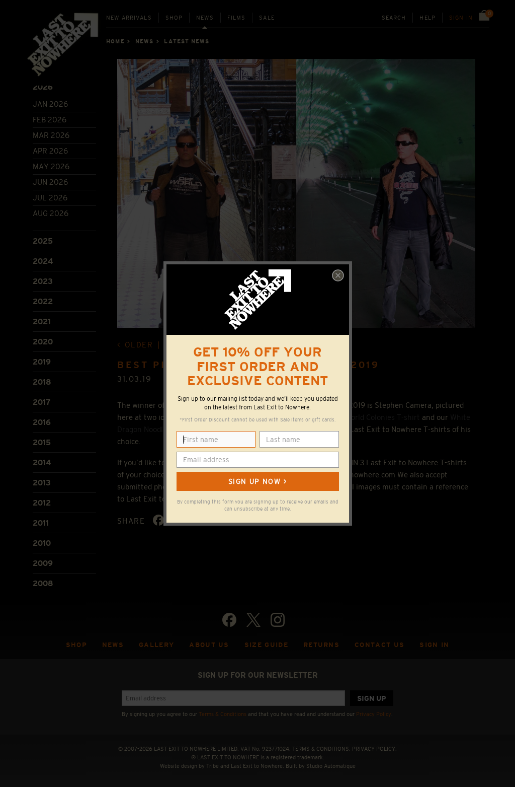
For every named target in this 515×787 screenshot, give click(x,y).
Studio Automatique (331, 766)
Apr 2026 (50, 151)
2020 (43, 341)
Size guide (266, 645)
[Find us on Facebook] (229, 620)
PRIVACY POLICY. (374, 749)
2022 (43, 301)
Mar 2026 (51, 135)
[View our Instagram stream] (278, 620)
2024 (43, 261)
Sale (267, 18)
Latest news (186, 41)
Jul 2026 (50, 197)
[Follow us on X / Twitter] (253, 620)
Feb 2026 (49, 119)
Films (236, 18)
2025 (43, 241)
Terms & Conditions (222, 714)
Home (115, 41)
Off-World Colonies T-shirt (375, 417)
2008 (43, 583)
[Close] (338, 275)
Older (139, 344)
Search (394, 18)
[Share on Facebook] (158, 520)
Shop (174, 18)
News (205, 18)
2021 (42, 321)
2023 (43, 281)
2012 (42, 502)
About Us (209, 645)
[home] (63, 48)
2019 (42, 361)
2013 (42, 482)
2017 (41, 402)
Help (427, 18)
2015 (42, 442)
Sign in (461, 18)
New (129, 18)
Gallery (156, 645)
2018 (42, 382)
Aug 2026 (50, 213)
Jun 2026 (50, 182)
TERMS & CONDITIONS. (321, 749)
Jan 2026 (50, 104)
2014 (42, 462)
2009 (43, 563)
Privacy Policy (373, 714)
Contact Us (379, 645)
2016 (42, 422)
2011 (41, 523)
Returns (321, 645)
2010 (42, 543)
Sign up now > (257, 481)
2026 (43, 87)
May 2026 (51, 166)
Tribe (212, 766)
